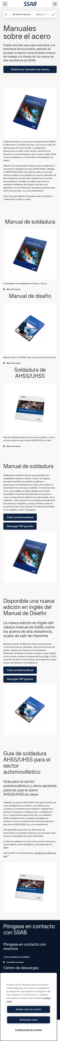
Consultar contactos (15, 962)
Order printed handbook (20, 517)
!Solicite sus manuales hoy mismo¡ (30, 69)
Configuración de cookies (28, 1030)
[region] (28, 1007)
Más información (13, 289)
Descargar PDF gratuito (20, 526)
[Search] (5, 4)
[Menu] (55, 4)
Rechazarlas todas (28, 1019)
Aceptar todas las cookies (28, 1009)
